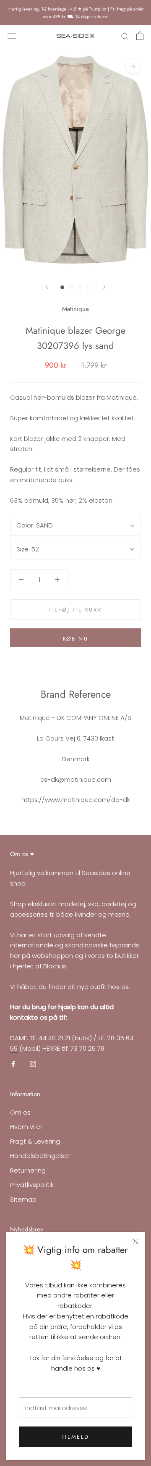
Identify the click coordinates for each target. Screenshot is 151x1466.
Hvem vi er (26, 1126)
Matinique (75, 309)
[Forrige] (46, 287)
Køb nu (76, 639)
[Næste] (104, 287)
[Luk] (135, 1241)
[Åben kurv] (139, 36)
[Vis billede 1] (62, 287)
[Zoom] (133, 66)
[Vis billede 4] (89, 287)
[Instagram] (33, 1063)
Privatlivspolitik (32, 1184)
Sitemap (23, 1199)
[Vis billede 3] (80, 287)
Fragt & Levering (35, 1141)
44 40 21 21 (54, 1038)
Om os (20, 1112)
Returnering (28, 1170)
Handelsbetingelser (40, 1155)
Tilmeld (75, 1437)
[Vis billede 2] (71, 287)
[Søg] (125, 36)
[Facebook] (13, 1063)
